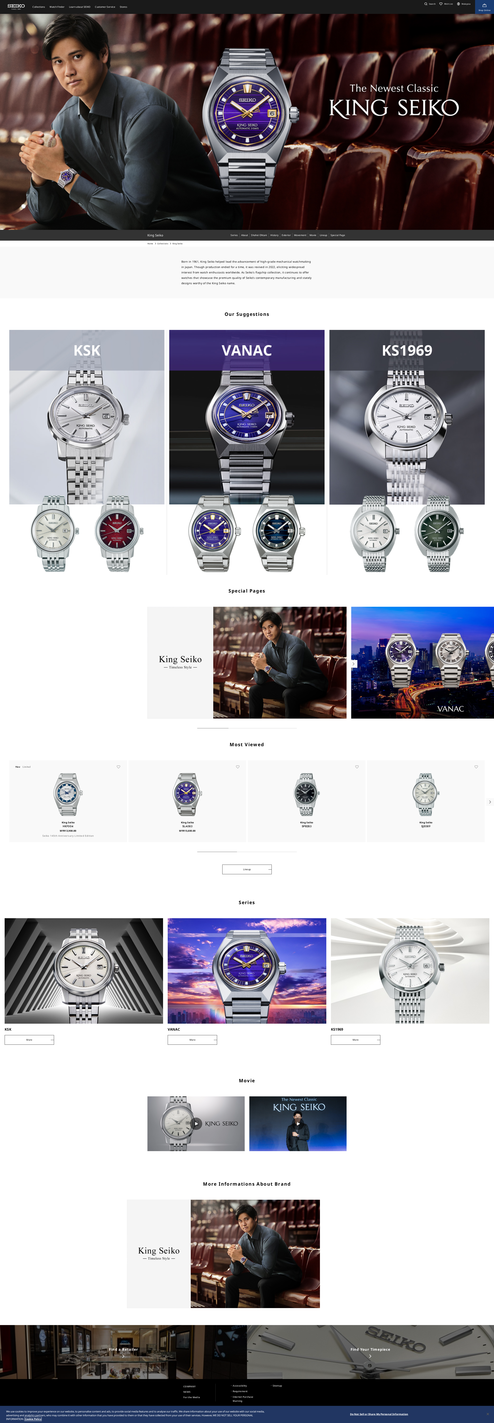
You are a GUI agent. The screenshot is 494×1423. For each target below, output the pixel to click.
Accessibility (240, 1385)
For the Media (191, 1397)
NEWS (186, 1391)
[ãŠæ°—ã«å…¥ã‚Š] (118, 767)
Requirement (240, 1391)
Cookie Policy (33, 1419)
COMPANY (189, 1386)
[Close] (488, 1414)
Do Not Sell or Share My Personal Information (379, 1414)
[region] (247, 1414)
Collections (162, 243)
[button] (430, 4)
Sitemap (277, 1385)
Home (150, 243)
